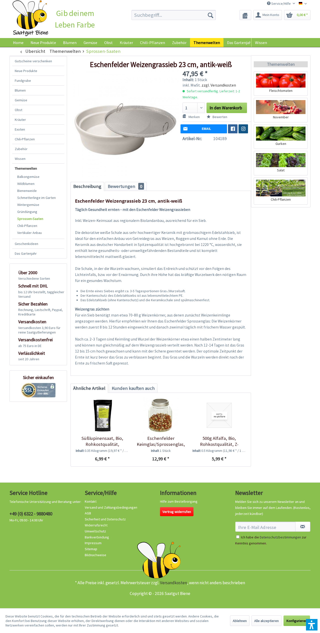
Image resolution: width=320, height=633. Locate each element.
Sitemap (91, 549)
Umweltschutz (95, 531)
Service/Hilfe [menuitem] (281, 3)
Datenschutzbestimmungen (280, 537)
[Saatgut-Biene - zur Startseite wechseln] (30, 18)
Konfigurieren (296, 620)
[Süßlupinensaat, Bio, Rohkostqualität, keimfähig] (102, 415)
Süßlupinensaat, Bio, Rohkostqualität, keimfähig (102, 441)
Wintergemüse (28, 204)
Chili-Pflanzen (25, 139)
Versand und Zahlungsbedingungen (111, 507)
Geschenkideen (26, 243)
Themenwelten (26, 168)
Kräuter (20, 119)
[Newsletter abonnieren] (302, 527)
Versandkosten (173, 582)
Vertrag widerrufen (176, 511)
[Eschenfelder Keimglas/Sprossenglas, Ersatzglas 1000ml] (160, 415)
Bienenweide (27, 190)
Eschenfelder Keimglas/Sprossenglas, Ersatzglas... (161, 441)
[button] (312, 624)
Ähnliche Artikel (89, 388)
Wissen (261, 42)
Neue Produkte (26, 71)
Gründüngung (27, 211)
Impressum (93, 543)
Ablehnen (240, 620)
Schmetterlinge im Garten (36, 197)
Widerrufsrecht (96, 525)
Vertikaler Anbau (29, 232)
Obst (18, 110)
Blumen (20, 90)
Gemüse (21, 100)
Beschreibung (87, 186)
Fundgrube (23, 80)
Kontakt (90, 501)
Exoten (20, 129)
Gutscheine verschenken (33, 61)
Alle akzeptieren (266, 620)
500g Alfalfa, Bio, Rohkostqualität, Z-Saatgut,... (219, 441)
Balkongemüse (28, 176)
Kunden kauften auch (133, 388)
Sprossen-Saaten (30, 218)
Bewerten (219, 117)
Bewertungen (125, 186)
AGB (88, 513)
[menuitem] (174, 15)
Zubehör (21, 149)
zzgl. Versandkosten (219, 85)
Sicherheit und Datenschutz (105, 519)
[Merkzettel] (245, 15)
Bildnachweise (95, 555)
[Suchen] (210, 15)
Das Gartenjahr (26, 253)
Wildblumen (25, 183)
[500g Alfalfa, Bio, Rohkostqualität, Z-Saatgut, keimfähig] (219, 415)
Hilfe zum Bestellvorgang (179, 501)
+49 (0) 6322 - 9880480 (31, 514)
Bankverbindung (97, 537)
